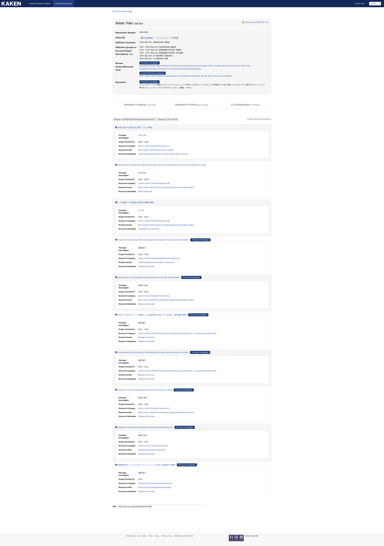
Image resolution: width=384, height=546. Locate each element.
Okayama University (146, 266)
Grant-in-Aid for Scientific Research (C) (154, 146)
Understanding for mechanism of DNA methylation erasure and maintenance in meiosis (153, 352)
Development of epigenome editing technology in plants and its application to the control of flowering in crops (162, 165)
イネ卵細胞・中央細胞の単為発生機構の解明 (136, 202)
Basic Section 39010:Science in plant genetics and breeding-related (167, 76)
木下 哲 (141, 210)
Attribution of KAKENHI (183, 536)
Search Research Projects (40, 4)
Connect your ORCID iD (254, 22)
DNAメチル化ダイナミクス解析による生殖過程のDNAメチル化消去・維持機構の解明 (152, 315)
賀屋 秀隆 (142, 173)
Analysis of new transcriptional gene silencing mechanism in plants (145, 390)
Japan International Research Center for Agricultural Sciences (163, 154)
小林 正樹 (142, 135)
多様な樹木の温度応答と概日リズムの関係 (135, 127)
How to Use (359, 4)
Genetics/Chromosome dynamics (153, 69)
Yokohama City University (148, 229)
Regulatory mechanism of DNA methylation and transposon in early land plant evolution (153, 240)
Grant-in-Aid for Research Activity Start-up (155, 483)
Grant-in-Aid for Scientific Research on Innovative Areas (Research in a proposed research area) (177, 333)
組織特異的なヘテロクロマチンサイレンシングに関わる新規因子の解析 (146, 465)
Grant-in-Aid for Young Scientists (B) (152, 446)
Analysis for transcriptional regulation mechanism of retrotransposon (145, 427)
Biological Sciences (148, 66)
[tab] (140, 104)
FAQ (150, 536)
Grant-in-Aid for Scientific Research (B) (154, 183)
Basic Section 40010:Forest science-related (214, 76)
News (157, 536)
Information (130, 536)
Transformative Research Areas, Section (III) (232, 66)
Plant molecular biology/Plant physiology (184, 69)
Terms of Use (167, 536)
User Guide (142, 536)
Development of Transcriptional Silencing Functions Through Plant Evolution (149, 277)
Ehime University (145, 191)
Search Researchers (63, 4)
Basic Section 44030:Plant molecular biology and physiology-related (185, 66)
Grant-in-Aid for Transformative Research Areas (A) (159, 258)
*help (266, 22)
